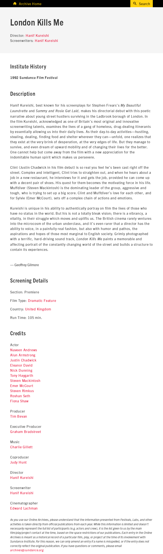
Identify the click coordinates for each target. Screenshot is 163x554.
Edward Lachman (24, 508)
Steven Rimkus (22, 390)
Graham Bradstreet (25, 431)
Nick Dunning (21, 370)
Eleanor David (21, 365)
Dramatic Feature (42, 300)
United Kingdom (38, 309)
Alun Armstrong (22, 355)
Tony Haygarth (21, 375)
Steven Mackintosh (25, 380)
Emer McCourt (21, 385)
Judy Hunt (18, 462)
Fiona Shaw (19, 401)
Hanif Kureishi (37, 35)
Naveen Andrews (23, 350)
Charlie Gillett (21, 447)
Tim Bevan (18, 416)
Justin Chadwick (23, 360)
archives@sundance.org (27, 550)
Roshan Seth (20, 396)
